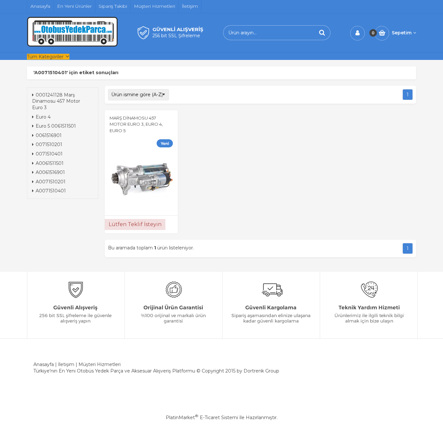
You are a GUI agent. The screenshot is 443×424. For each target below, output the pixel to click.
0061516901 (49, 135)
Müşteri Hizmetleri (99, 364)
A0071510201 (51, 182)
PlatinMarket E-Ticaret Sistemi (202, 417)
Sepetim (402, 33)
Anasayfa (43, 364)
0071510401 (49, 154)
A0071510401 (51, 191)
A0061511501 (50, 163)
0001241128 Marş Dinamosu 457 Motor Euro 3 (56, 101)
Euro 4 (43, 117)
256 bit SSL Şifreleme (176, 36)
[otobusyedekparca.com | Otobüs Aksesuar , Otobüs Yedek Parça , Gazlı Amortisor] (72, 45)
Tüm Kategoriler (45, 57)
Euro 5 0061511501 (56, 126)
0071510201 (49, 144)
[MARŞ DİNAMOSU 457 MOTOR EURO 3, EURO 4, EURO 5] (141, 175)
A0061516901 (50, 172)
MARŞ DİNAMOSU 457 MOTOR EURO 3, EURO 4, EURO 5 (136, 124)
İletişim (66, 364)
